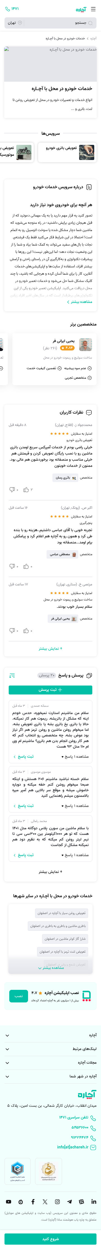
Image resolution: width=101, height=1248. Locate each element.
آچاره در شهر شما (83, 1076)
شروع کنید (50, 1239)
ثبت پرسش (48, 690)
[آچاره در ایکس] (44, 1201)
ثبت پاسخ (26, 757)
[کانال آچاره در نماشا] (20, 1201)
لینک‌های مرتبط (85, 1049)
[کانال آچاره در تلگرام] (68, 1201)
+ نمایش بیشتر (50, 872)
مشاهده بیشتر (81, 302)
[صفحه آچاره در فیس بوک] (32, 1201)
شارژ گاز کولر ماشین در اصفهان (65, 938)
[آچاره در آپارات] (81, 1201)
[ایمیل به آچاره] (50, 1148)
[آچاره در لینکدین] (93, 1201)
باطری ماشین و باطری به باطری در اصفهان (58, 926)
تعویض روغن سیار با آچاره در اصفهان (62, 913)
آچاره (93, 38)
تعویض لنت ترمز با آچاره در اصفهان (63, 951)
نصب (19, 996)
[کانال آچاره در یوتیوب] (7, 1201)
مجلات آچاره (87, 1062)
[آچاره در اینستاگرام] (56, 1201)
